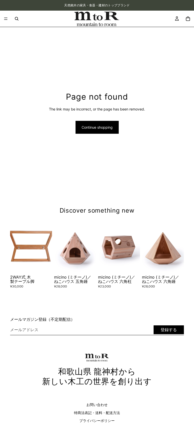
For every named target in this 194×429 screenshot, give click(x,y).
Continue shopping (97, 127)
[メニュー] (6, 19)
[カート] (187, 18)
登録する (169, 329)
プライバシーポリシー (97, 420)
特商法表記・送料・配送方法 (97, 413)
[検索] (16, 18)
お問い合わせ (97, 404)
